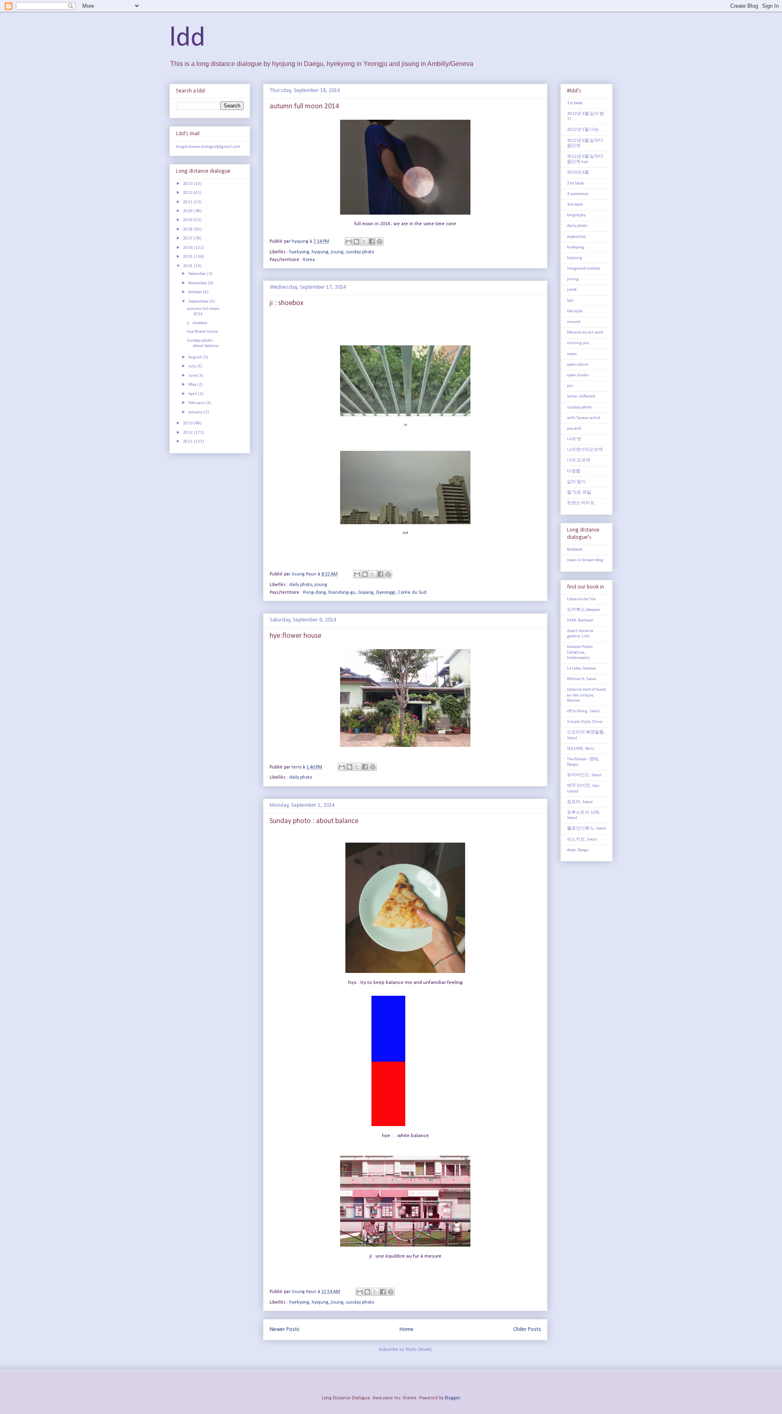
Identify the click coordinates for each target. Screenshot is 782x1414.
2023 (188, 184)
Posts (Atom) (419, 1349)
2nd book (575, 183)
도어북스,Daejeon (583, 610)
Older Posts (527, 1329)
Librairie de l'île (581, 599)
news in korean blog (585, 560)
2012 (188, 432)
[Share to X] (364, 241)
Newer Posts (284, 1329)
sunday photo (360, 252)
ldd (187, 38)
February (196, 403)
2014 (188, 266)
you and (574, 428)
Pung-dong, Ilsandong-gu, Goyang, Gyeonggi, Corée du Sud (364, 592)
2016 (188, 248)
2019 (188, 220)
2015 (188, 257)
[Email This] (349, 241)
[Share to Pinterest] (380, 241)
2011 (188, 441)
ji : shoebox (286, 303)
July (192, 366)
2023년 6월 (578, 172)
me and (573, 322)
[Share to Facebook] (372, 241)
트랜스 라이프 (581, 503)
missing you (578, 343)
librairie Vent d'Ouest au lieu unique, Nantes (586, 695)
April (193, 394)
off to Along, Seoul (583, 711)
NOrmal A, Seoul (581, 679)
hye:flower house (295, 636)
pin (570, 386)
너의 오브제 (578, 460)
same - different (581, 396)
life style (574, 311)
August (195, 357)
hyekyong (299, 252)
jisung (337, 252)
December (197, 274)
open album (578, 364)
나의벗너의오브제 (585, 450)
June (193, 375)
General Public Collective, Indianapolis (580, 652)
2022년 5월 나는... (584, 129)
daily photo (300, 584)
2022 (188, 193)
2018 (188, 229)
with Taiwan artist (583, 418)
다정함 (573, 471)
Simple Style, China (584, 722)
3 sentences (578, 194)
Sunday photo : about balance (314, 821)
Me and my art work (585, 332)
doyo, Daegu (578, 850)
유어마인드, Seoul (584, 775)
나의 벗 (574, 439)
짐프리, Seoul (580, 802)
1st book (574, 103)
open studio (578, 375)
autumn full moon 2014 (304, 106)
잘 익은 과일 (579, 492)
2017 (188, 238)
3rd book (575, 204)
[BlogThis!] (356, 241)
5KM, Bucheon (580, 620)
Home (406, 1329)
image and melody (583, 268)
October (195, 292)
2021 (188, 202)
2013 (188, 423)
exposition (576, 237)
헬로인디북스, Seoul (586, 828)
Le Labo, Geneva (581, 668)
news (572, 354)
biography (576, 215)
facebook (574, 549)
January (195, 412)
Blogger (452, 1398)
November (198, 283)
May (192, 384)
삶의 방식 (576, 482)
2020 (188, 211)
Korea (309, 259)
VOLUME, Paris (580, 749)
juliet (572, 290)
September (198, 301)
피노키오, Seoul (582, 839)
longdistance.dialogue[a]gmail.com (208, 147)
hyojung (320, 252)
